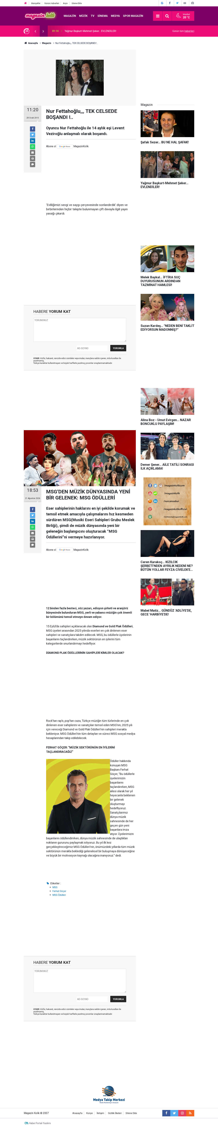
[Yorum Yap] (32, 164)
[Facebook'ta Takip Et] (170, 3)
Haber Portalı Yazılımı (40, 1123)
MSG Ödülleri (59, 895)
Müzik (83, 15)
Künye (89, 1113)
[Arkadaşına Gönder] (32, 152)
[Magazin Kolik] (40, 15)
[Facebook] (32, 129)
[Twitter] (32, 134)
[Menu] (158, 16)
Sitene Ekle (77, 3)
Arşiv (65, 3)
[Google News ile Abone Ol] (162, 3)
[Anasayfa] (25, 3)
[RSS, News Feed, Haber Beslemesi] (190, 1113)
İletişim (100, 1113)
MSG (55, 887)
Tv (92, 15)
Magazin (70, 15)
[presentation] (35, 31)
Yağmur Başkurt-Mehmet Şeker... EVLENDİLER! (90, 31)
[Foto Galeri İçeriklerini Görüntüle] (192, 3)
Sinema (103, 15)
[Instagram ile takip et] (182, 1113)
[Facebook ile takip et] (166, 1113)
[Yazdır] (32, 158)
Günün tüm (183, 31)
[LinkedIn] (32, 140)
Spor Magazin (133, 15)
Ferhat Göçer (59, 891)
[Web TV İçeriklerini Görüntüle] (185, 3)
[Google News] (65, 146)
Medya (115, 15)
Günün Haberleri (51, 3)
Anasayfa (77, 1113)
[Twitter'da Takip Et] (177, 3)
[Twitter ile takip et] (174, 1113)
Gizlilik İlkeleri (115, 1113)
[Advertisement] (91, 175)
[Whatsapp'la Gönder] (32, 146)
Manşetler (35, 3)
